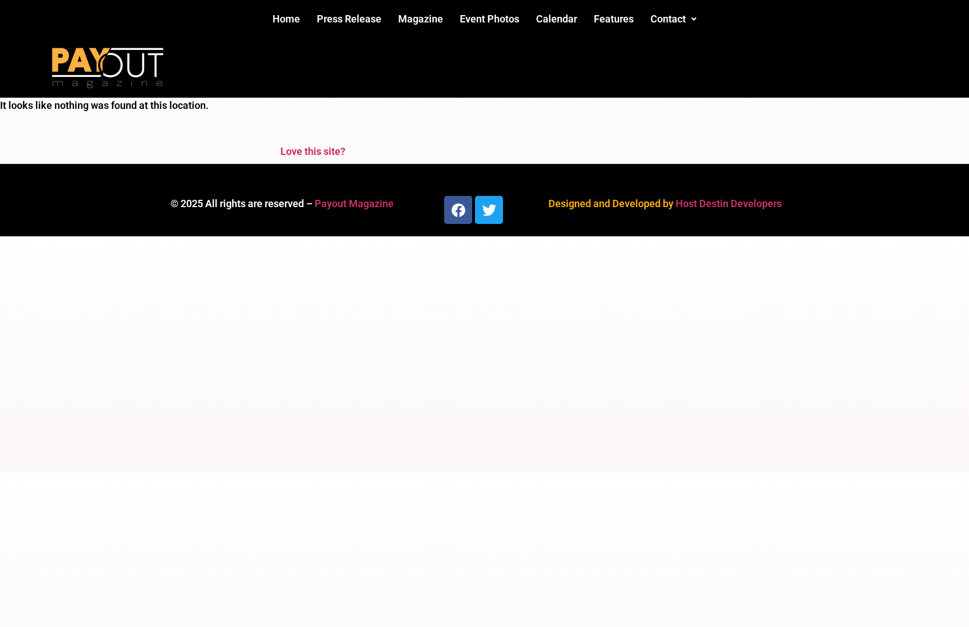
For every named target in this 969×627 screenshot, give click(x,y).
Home (286, 19)
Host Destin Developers (729, 203)
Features (614, 19)
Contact (668, 19)
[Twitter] (489, 210)
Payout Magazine (354, 203)
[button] (673, 19)
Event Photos (489, 19)
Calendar (556, 19)
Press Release (349, 19)
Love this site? (312, 151)
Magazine (420, 19)
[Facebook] (458, 210)
